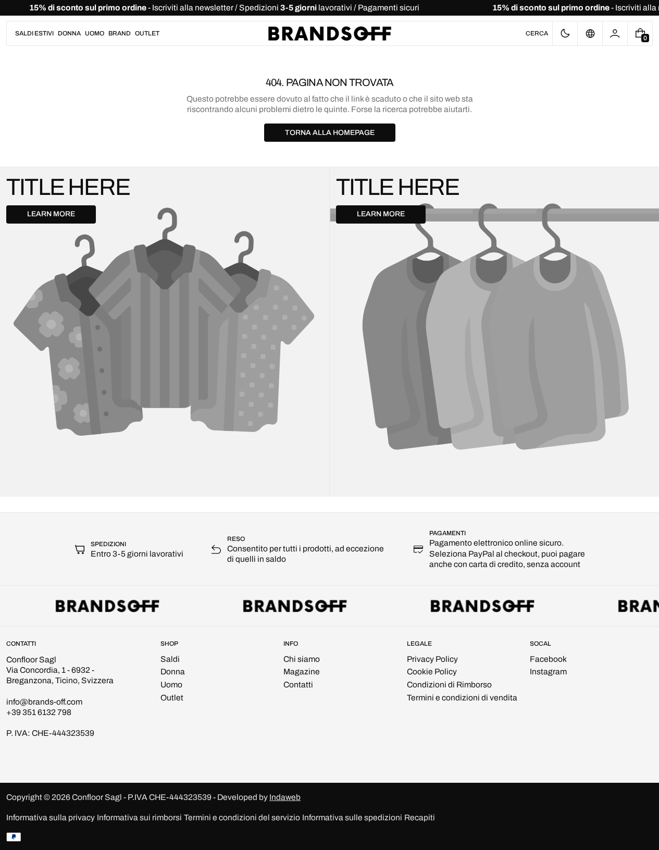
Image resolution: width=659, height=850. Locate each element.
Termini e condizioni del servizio (242, 817)
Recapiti (419, 817)
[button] (537, 33)
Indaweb (285, 797)
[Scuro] (565, 33)
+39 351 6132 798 (38, 712)
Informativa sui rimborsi (139, 817)
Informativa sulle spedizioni (352, 817)
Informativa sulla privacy (50, 817)
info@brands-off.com (44, 701)
